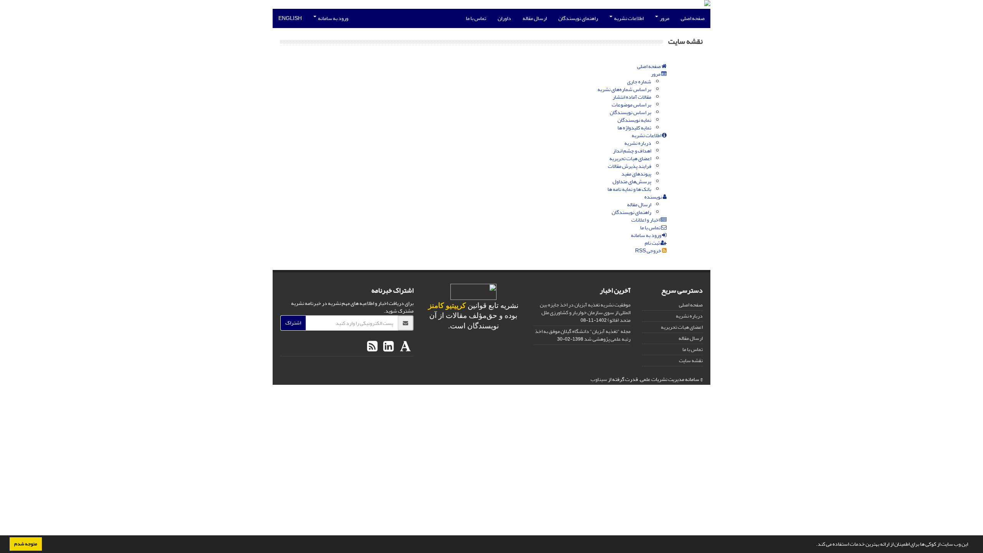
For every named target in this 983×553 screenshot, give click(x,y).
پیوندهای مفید (636, 174)
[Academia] (405, 347)
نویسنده (653, 197)
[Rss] (372, 347)
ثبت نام (652, 243)
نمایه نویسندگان (634, 120)
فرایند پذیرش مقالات (629, 166)
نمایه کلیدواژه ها (634, 128)
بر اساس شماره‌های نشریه (624, 89)
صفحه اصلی (693, 18)
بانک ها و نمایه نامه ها (629, 189)
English (290, 18)
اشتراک (293, 323)
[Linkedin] (387, 347)
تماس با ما (476, 18)
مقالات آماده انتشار (631, 97)
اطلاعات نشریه (628, 18)
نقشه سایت (691, 360)
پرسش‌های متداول (631, 181)
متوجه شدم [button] (25, 543)
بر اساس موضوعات (631, 104)
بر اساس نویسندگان (630, 112)
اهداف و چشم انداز (632, 151)
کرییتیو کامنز (447, 305)
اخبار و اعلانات (645, 220)
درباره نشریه (637, 143)
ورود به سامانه (332, 18)
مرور (664, 18)
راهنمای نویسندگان (578, 18)
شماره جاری (639, 81)
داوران (504, 18)
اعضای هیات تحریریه (630, 158)
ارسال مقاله (535, 18)
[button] (814, 545)
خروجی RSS (648, 250)
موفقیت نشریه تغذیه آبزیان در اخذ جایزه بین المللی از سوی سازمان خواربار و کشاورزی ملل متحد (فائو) (585, 312)
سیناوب (599, 379)
